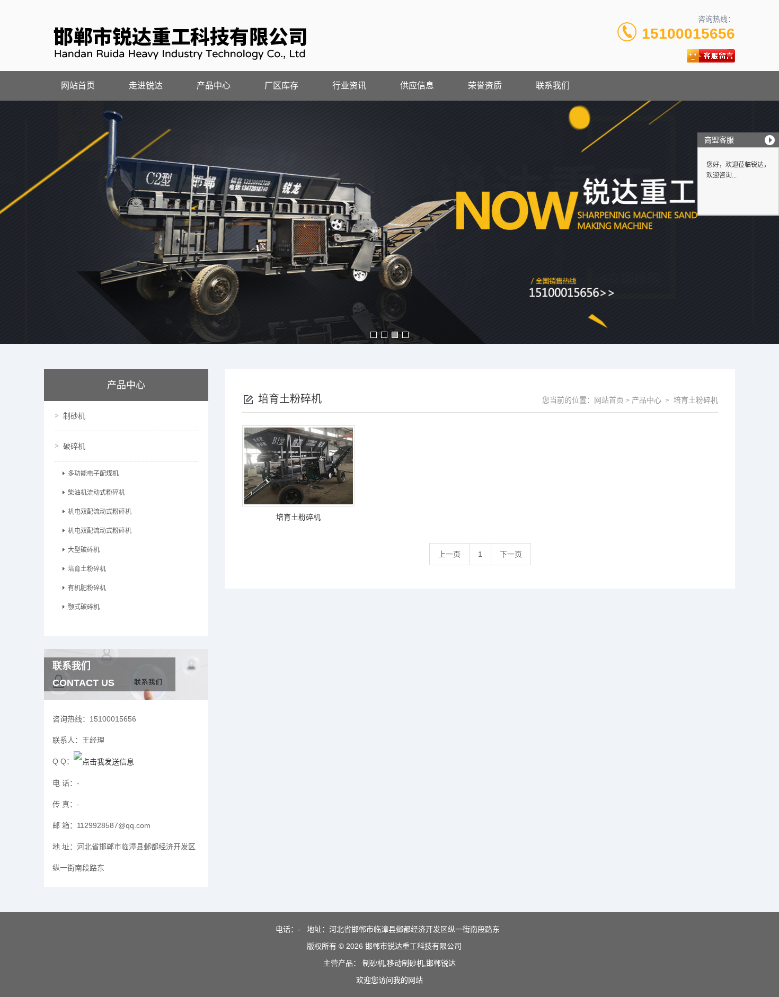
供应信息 (417, 85)
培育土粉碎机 (87, 569)
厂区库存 (281, 85)
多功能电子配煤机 (93, 473)
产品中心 (214, 85)
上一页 (449, 554)
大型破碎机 (84, 550)
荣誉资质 (485, 85)
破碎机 (74, 446)
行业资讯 (349, 85)
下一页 (511, 554)
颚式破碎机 (84, 607)
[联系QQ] (104, 761)
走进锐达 (146, 85)
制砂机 (74, 416)
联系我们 (553, 85)
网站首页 (78, 85)
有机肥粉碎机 (87, 588)
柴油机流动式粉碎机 (96, 492)
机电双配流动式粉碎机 (99, 511)
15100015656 (688, 33)
